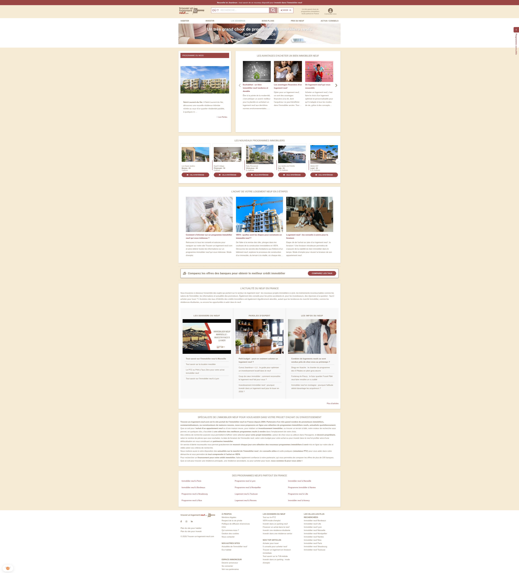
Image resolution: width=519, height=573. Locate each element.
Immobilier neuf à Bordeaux (193, 487)
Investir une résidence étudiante (276, 530)
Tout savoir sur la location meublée (201, 364)
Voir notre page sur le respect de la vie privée (22, 551)
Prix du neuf (297, 21)
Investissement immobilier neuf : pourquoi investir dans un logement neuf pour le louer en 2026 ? (259, 388)
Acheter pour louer (271, 543)
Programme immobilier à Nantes (302, 487)
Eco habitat (226, 550)
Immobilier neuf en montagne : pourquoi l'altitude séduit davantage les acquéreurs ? (312, 386)
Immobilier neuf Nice (312, 540)
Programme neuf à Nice (192, 500)
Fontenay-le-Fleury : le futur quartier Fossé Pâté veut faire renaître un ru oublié (312, 378)
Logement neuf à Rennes (246, 500)
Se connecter (227, 566)
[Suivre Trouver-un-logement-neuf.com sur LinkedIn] (192, 521)
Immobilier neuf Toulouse (314, 550)
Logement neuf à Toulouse (246, 494)
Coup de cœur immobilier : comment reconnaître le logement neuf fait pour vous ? (259, 378)
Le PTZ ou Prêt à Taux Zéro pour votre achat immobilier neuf (205, 371)
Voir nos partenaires (230, 569)
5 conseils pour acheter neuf (275, 546)
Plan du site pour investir (191, 531)
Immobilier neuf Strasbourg (315, 546)
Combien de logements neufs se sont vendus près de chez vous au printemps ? (310, 360)
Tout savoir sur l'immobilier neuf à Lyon (202, 378)
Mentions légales (229, 517)
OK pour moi (45, 559)
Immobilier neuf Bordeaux (315, 520)
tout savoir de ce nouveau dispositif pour (259, 2)
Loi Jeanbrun (238, 21)
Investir (210, 21)
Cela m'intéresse (196, 175)
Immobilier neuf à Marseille (299, 481)
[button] (7, 568)
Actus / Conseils (329, 21)
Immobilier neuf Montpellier (315, 533)
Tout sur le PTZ (269, 517)
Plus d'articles (333, 403)
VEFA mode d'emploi (271, 520)
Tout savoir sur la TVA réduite (275, 556)
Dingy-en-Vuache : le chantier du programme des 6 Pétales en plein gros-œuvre (310, 369)
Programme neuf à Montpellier (248, 487)
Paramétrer (17, 559)
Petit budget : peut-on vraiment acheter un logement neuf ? (258, 360)
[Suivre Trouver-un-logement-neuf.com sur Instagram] (186, 521)
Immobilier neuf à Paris (191, 481)
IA (287, 10)
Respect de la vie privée (232, 520)
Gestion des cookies (230, 533)
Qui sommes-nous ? (230, 530)
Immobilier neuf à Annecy (299, 500)
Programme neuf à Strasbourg (195, 494)
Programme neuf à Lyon (245, 481)
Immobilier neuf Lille (312, 524)
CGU (224, 527)
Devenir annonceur (230, 563)
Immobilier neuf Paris (313, 543)
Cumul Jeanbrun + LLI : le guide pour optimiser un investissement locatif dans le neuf (259, 369)
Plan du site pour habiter (191, 528)
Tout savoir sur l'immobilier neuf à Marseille (206, 359)
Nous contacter (228, 537)
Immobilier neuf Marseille (314, 530)
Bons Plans (268, 21)
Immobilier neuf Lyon (313, 527)
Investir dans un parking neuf (275, 524)
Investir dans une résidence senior (277, 533)
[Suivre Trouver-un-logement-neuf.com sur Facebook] (181, 521)
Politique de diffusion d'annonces (236, 524)
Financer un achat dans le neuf (276, 527)
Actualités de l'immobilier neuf (234, 546)
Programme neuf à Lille (298, 494)
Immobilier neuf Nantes (314, 537)
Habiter (185, 21)
